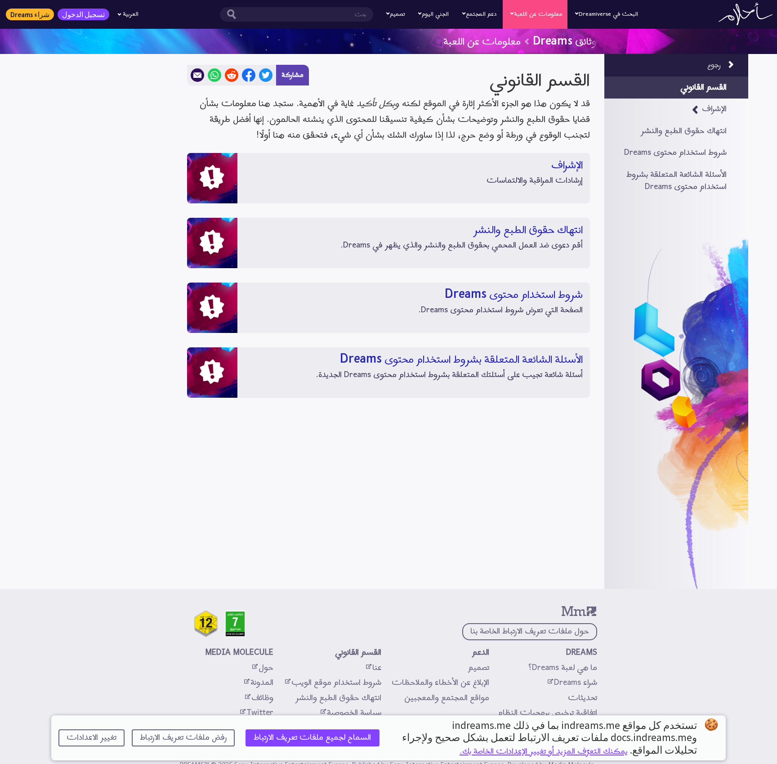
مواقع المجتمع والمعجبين (446, 698)
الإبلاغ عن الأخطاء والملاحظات (440, 683)
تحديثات (581, 698)
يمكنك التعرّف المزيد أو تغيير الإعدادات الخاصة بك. (544, 751)
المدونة (258, 683)
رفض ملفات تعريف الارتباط (183, 737)
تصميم (478, 668)
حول (262, 668)
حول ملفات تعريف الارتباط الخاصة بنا (529, 631)
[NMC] (206, 624)
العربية (130, 14)
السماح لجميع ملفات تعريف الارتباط (312, 737)
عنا (373, 668)
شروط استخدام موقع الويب (332, 683)
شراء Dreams (29, 14)
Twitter (256, 713)
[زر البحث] (229, 14)
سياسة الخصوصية (350, 713)
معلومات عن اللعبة (482, 40)
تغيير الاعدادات (91, 737)
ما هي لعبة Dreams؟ (562, 668)
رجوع (714, 65)
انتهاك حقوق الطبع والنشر (338, 698)
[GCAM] (235, 624)
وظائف (258, 698)
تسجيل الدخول (83, 14)
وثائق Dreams (565, 40)
